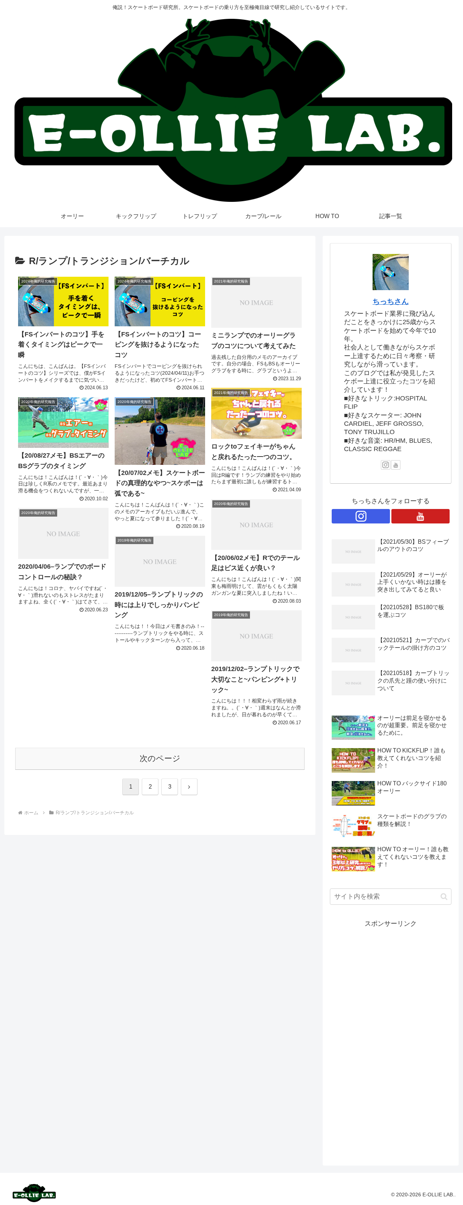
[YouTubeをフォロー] (395, 465)
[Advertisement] (390, 1038)
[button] (444, 896)
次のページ (160, 758)
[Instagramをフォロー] (385, 465)
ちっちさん (391, 301)
